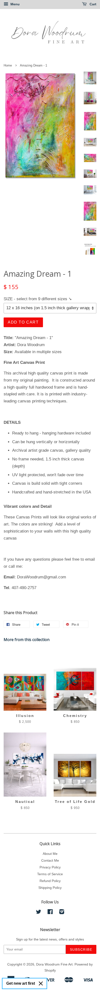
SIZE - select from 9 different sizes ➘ (38, 299)
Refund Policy (50, 881)
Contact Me (50, 860)
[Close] (41, 983)
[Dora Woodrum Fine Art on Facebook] (50, 913)
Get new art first (20, 983)
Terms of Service (50, 874)
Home (8, 65)
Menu (14, 4)
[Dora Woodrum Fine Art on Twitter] (38, 913)
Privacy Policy (50, 867)
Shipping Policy (50, 888)
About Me (50, 854)
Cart (92, 4)
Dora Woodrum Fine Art (54, 964)
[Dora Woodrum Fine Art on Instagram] (61, 913)
